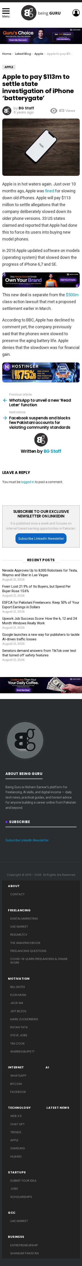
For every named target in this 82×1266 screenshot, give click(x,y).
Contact (17, 894)
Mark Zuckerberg (24, 1019)
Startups (17, 1172)
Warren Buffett (22, 1051)
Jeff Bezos (18, 1011)
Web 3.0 (16, 1116)
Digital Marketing (24, 918)
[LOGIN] (76, 13)
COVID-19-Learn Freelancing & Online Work (39, 961)
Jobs (14, 1188)
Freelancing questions (28, 951)
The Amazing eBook (25, 943)
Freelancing (19, 910)
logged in (27, 482)
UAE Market (19, 926)
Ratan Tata (19, 1027)
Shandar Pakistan (24, 1253)
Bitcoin (16, 1084)
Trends (15, 1132)
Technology (19, 1108)
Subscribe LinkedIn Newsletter (41, 538)
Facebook (18, 1092)
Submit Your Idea (23, 1180)
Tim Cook (17, 1043)
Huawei (16, 1156)
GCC (11, 1213)
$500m (72, 294)
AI (47, 1067)
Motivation (19, 979)
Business (16, 1237)
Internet (16, 1067)
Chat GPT (17, 1124)
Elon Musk (18, 995)
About (14, 886)
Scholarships (21, 1197)
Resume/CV (18, 934)
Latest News (57, 1108)
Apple (14, 1140)
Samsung (17, 1148)
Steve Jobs (18, 1035)
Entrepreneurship (24, 1245)
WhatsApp (18, 1075)
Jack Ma (16, 1003)
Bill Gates (17, 987)
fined (49, 190)
